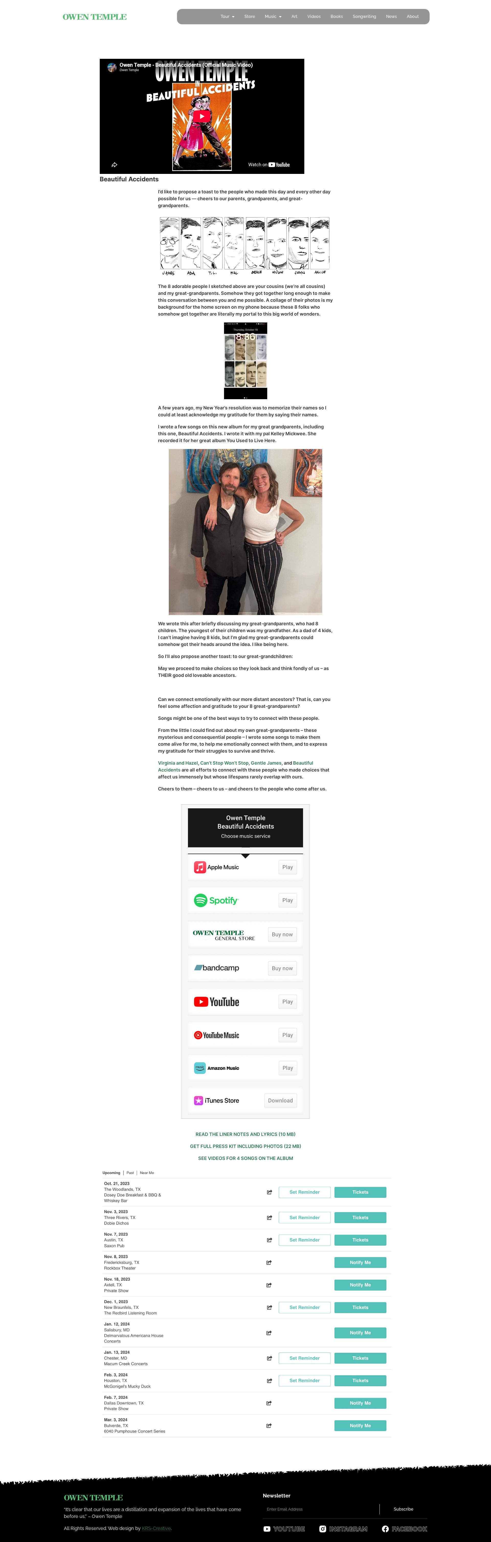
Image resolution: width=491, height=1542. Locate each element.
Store (249, 16)
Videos (314, 16)
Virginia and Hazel (178, 763)
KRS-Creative (156, 1528)
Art (294, 16)
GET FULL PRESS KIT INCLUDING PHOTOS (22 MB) (245, 1146)
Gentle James (266, 763)
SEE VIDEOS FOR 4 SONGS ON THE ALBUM (245, 1158)
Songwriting (364, 16)
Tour (225, 16)
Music (270, 16)
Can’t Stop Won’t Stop (224, 763)
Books (337, 16)
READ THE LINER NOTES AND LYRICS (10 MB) (246, 1134)
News (391, 16)
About (413, 16)
